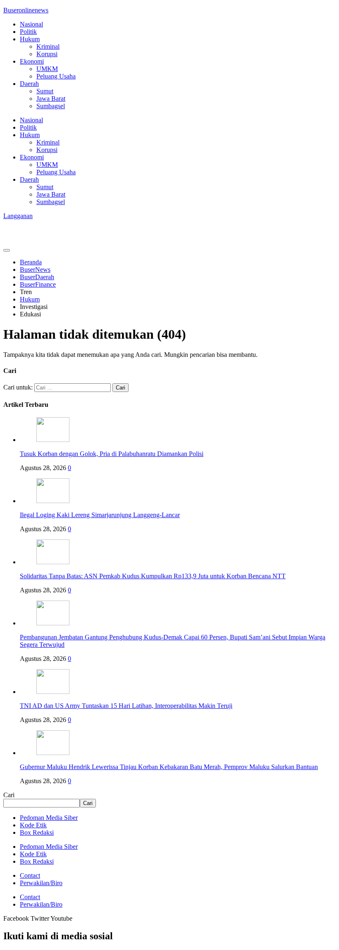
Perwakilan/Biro (41, 882)
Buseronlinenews (25, 10)
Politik (28, 31)
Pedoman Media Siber (49, 817)
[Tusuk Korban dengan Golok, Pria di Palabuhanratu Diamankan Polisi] (52, 439)
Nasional (31, 24)
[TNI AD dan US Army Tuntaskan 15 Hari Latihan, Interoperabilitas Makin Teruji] (52, 691)
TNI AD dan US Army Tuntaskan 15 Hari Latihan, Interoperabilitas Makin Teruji (126, 705)
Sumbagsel (50, 105)
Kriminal (48, 46)
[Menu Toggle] (6, 250)
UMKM (47, 68)
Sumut (44, 91)
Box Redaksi (37, 832)
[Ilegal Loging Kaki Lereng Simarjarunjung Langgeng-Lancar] (52, 500)
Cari (8, 794)
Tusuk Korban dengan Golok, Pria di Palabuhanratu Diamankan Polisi (111, 453)
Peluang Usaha (56, 76)
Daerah (29, 83)
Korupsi (46, 53)
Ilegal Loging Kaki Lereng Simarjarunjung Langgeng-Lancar (100, 514)
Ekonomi (32, 61)
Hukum (30, 39)
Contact (30, 875)
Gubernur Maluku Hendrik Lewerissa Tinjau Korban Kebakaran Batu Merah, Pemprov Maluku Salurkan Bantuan (169, 766)
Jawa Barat (50, 98)
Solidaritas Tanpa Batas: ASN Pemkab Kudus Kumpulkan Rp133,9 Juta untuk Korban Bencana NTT (153, 576)
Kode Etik (33, 825)
